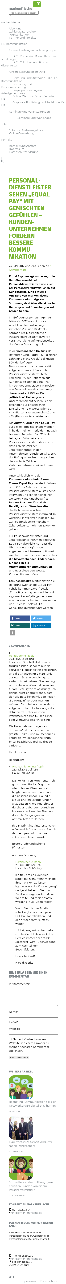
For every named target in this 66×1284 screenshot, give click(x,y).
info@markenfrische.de (27, 1212)
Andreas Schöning (24, 766)
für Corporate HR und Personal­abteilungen (28, 58)
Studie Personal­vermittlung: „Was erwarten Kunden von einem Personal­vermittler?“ (31, 1186)
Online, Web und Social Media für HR (28, 98)
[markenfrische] (25, 8)
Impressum (28, 1281)
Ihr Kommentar (19, 984)
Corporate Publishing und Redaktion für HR (32, 104)
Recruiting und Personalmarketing (16, 86)
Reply (30, 655)
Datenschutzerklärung (23, 152)
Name (13, 1011)
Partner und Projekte (22, 37)
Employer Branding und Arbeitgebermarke (22, 92)
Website (14, 1028)
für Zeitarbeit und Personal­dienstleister (26, 64)
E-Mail (13, 1022)
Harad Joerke (17, 655)
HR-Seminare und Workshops (31, 117)
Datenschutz (48, 1281)
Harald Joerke (24, 862)
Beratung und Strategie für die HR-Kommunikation (29, 80)
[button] (20, 618)
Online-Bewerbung (21, 133)
